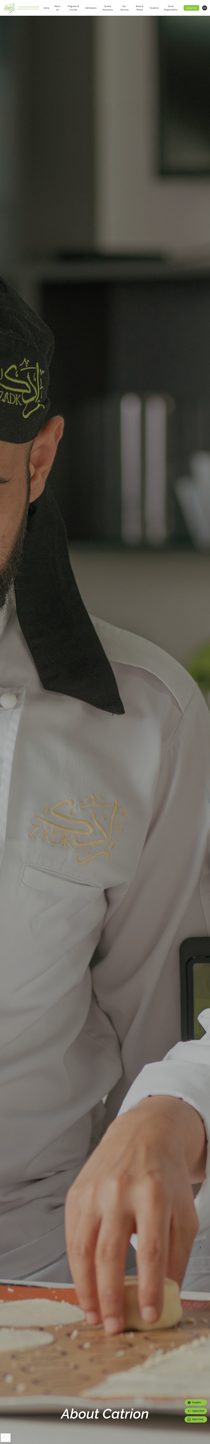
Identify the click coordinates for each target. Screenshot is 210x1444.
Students (154, 8)
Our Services (124, 8)
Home (46, 8)
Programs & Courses (73, 8)
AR (204, 8)
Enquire (196, 1402)
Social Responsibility (170, 8)
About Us (57, 8)
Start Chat (197, 1419)
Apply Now (198, 1411)
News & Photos (139, 8)
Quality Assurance (108, 8)
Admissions (90, 8)
